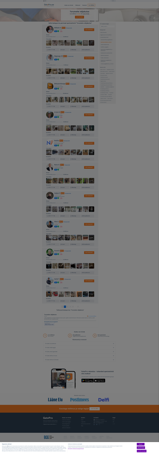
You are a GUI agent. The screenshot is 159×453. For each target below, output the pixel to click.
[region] (79, 447)
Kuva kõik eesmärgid (141, 451)
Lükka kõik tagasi (140, 447)
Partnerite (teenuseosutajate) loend (76, 448)
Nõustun (140, 444)
